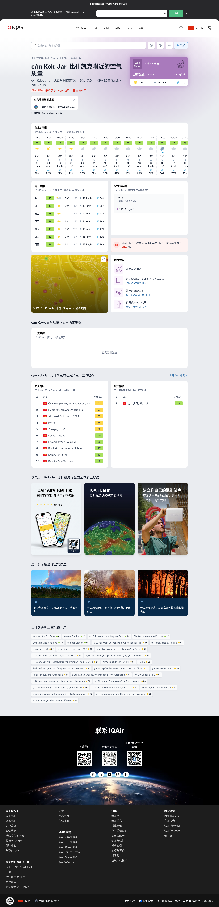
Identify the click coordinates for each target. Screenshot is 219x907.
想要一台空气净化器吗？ (138, 306)
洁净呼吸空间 (172, 825)
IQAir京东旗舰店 (68, 842)
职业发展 (11, 825)
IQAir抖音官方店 (68, 857)
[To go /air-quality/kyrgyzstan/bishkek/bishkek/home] (70, 422)
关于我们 (11, 815)
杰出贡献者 (118, 835)
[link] (181, 27)
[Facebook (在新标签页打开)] (93, 774)
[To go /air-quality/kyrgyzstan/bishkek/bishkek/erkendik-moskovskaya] (70, 442)
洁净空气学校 (172, 830)
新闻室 (115, 815)
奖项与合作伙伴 (15, 840)
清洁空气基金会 (15, 835)
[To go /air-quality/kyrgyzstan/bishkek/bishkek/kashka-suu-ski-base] (70, 461)
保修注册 (64, 820)
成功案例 (116, 845)
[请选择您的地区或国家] (193, 28)
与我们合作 (12, 850)
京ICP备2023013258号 (199, 901)
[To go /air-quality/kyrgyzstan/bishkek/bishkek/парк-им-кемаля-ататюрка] (70, 410)
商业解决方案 (172, 815)
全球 (33, 58)
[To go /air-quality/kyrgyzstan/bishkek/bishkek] (150, 403)
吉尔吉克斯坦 (43, 58)
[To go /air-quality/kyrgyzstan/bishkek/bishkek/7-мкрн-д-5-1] (70, 429)
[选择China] (193, 28)
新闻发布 (116, 820)
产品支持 (64, 815)
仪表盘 (168, 835)
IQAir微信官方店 (68, 847)
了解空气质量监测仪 (136, 283)
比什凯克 (64, 58)
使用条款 (129, 901)
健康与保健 (118, 840)
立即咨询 (169, 820)
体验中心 (11, 845)
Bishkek (54, 58)
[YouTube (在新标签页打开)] (109, 774)
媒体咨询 (11, 830)
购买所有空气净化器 (17, 886)
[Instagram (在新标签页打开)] (118, 774)
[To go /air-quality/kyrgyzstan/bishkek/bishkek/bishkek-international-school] (70, 448)
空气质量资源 (119, 830)
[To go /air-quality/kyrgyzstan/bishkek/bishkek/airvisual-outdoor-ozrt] (70, 416)
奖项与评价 (118, 850)
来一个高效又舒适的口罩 (138, 294)
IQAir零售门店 (67, 862)
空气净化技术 (119, 860)
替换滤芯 (11, 881)
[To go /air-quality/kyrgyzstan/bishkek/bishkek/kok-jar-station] (70, 435)
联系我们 (11, 820)
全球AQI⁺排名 (177, 375)
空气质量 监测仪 (15, 876)
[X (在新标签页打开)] (101, 774)
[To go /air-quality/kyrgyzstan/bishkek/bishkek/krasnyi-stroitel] (70, 454)
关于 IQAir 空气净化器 (19, 867)
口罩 (8, 872)
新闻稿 (115, 855)
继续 (176, 13)
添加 (182, 45)
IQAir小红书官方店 (69, 852)
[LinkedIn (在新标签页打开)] (126, 774)
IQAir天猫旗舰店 (68, 837)
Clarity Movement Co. (52, 113)
